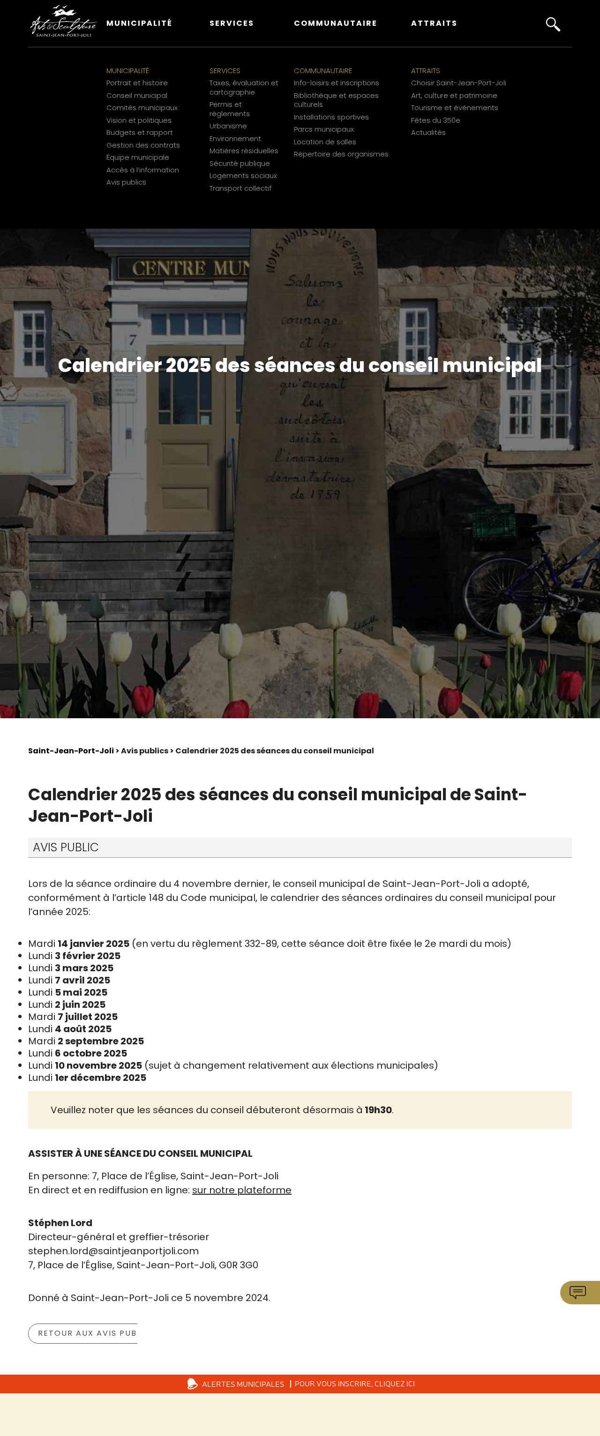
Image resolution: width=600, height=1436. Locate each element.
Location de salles (325, 142)
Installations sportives (331, 117)
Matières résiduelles (244, 151)
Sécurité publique (240, 163)
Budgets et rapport (139, 132)
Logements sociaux (243, 175)
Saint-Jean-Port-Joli (71, 750)
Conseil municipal (136, 95)
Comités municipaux (142, 107)
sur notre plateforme (242, 1190)
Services (232, 24)
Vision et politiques (139, 120)
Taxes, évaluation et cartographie (244, 87)
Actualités (428, 132)
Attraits (434, 24)
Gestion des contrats (143, 145)
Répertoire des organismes (341, 154)
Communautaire (335, 24)
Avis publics (126, 182)
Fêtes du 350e (435, 120)
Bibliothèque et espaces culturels (336, 100)
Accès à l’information (142, 170)
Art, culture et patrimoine (454, 95)
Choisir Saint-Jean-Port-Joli (458, 83)
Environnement (235, 138)
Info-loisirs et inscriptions (336, 83)
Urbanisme (228, 126)
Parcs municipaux (324, 129)
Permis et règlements (230, 109)
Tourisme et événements (454, 107)
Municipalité (139, 24)
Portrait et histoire (137, 83)
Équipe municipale (137, 157)
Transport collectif (240, 188)
